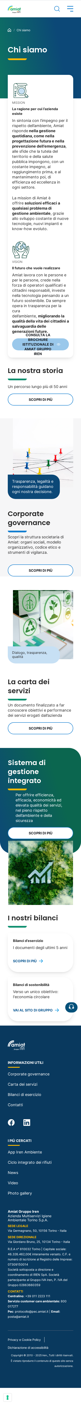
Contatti (15, 1105)
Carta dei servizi (22, 1084)
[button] (66, 9)
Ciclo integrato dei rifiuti (30, 1162)
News (13, 1172)
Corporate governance (28, 1074)
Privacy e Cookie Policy (24, 1339)
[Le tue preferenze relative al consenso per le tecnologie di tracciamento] (7, 1397)
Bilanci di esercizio (24, 1094)
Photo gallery (20, 1193)
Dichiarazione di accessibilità (28, 1347)
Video (13, 1183)
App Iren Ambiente (25, 1152)
